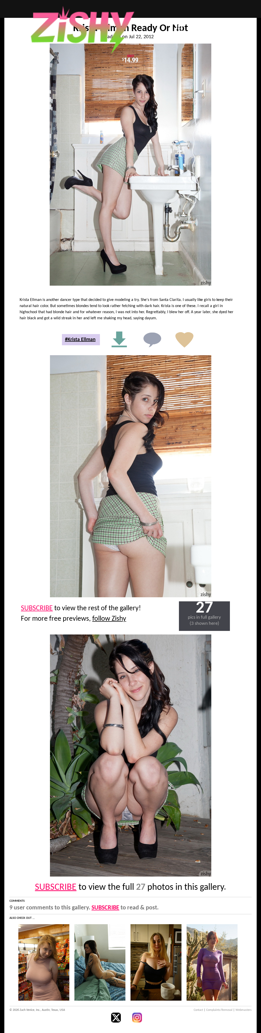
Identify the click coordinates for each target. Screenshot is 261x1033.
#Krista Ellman (80, 339)
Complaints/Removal (219, 1010)
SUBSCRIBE (37, 608)
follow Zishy (109, 619)
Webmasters (244, 1010)
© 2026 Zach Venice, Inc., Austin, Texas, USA (37, 1010)
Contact (198, 1010)
